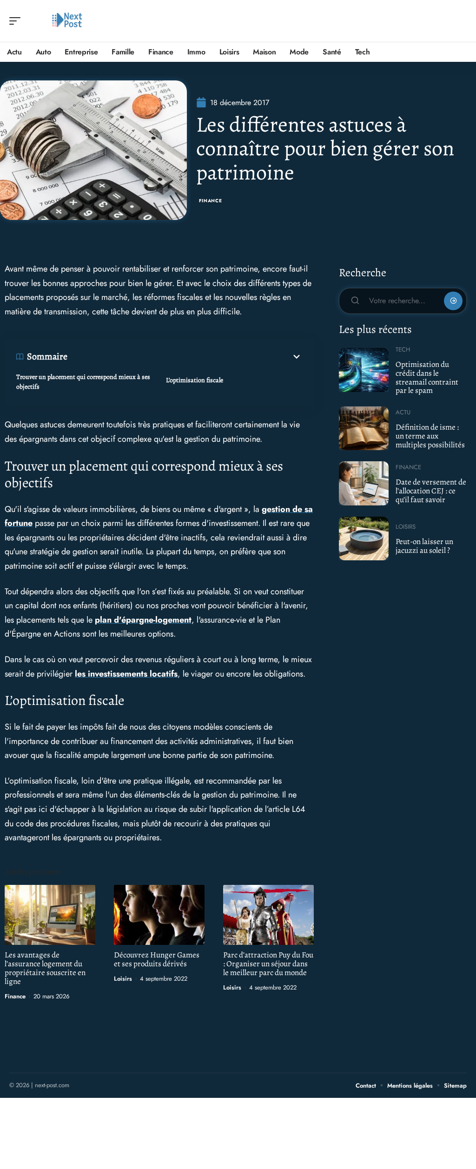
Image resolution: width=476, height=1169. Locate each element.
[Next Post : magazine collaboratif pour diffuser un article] (67, 21)
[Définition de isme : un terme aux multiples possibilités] (364, 428)
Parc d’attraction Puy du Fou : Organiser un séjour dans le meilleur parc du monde (268, 964)
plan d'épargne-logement (143, 620)
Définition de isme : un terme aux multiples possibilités (430, 436)
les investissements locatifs (126, 674)
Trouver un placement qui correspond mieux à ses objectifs (83, 381)
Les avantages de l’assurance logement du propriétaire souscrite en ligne (45, 968)
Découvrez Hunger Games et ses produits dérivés (156, 959)
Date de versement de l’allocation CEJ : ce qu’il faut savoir (431, 491)
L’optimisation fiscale (194, 380)
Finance (210, 200)
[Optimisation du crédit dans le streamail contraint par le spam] (364, 370)
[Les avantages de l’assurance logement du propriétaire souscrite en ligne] (50, 915)
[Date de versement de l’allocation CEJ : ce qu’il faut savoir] (364, 483)
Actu (403, 412)
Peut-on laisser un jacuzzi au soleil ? (424, 546)
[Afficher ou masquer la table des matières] (184, 356)
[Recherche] (460, 21)
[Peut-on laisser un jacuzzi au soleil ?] (364, 538)
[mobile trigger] (17, 21)
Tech (403, 349)
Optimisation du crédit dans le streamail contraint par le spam (427, 377)
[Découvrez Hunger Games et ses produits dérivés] (159, 915)
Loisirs (123, 978)
